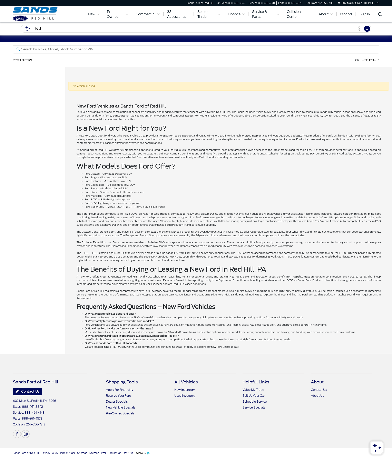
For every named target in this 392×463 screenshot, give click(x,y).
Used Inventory (184, 395)
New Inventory (184, 389)
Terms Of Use (68, 452)
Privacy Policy (49, 452)
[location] (339, 2)
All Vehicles (186, 382)
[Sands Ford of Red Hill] (48, 14)
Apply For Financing (119, 389)
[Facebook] (17, 434)
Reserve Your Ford (118, 395)
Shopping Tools (122, 382)
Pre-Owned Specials (120, 413)
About (317, 382)
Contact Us (29, 391)
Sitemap (82, 452)
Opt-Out (128, 452)
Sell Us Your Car (254, 395)
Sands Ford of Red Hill (26, 452)
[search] (380, 15)
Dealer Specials (117, 401)
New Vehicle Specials (120, 407)
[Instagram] (25, 434)
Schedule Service (255, 401)
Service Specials (254, 407)
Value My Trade (253, 389)
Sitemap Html (97, 452)
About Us (317, 395)
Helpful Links (256, 382)
